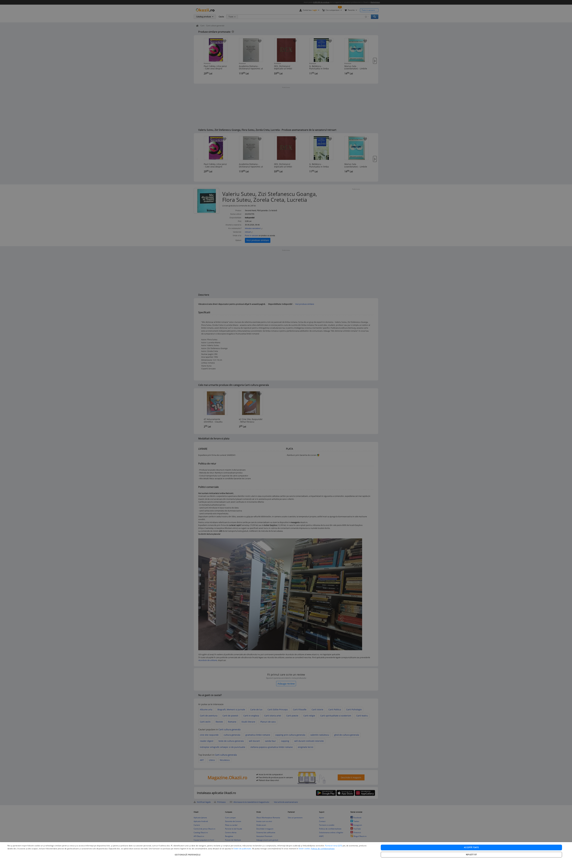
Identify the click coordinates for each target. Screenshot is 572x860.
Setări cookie (304, 848)
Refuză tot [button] (471, 854)
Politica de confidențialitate (323, 848)
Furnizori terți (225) (333, 845)
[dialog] (286, 851)
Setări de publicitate (242, 848)
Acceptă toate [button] (471, 847)
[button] (188, 853)
